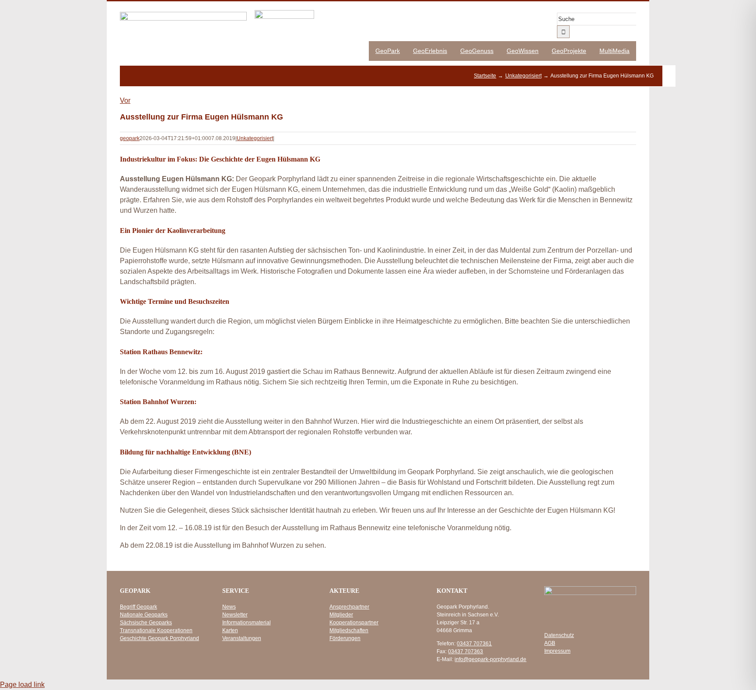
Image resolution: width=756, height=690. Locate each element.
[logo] (183, 15)
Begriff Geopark (138, 607)
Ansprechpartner (349, 607)
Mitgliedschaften (348, 630)
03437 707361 (474, 644)
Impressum (557, 651)
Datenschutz (559, 635)
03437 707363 (465, 651)
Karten (230, 630)
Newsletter (235, 615)
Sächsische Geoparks (146, 623)
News (229, 607)
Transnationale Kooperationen (156, 630)
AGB (549, 643)
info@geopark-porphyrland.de (490, 659)
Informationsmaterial (246, 623)
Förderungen (344, 638)
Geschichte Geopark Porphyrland (159, 638)
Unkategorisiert (255, 138)
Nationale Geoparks (144, 615)
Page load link (22, 684)
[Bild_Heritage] (284, 13)
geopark (130, 138)
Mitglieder (341, 615)
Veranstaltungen (241, 638)
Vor (125, 100)
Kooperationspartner (353, 623)
